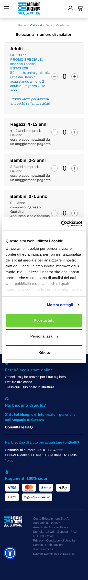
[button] (10, 553)
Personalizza (41, 336)
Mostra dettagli (60, 305)
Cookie (38, 545)
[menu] (7, 8)
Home (22, 25)
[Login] (70, 9)
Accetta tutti (44, 320)
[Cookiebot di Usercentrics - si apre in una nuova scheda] (62, 224)
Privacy (38, 540)
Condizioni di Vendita (60, 540)
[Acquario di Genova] (29, 8)
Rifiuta (44, 352)
